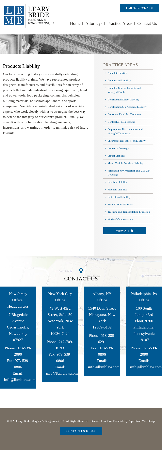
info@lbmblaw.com (20, 379)
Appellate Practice (117, 72)
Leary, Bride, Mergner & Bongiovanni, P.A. (40, 421)
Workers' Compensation (120, 219)
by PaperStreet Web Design (140, 421)
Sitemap (94, 421)
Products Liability (117, 189)
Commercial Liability (119, 80)
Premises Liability (117, 182)
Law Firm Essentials (112, 421)
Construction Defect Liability (123, 99)
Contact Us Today (81, 431)
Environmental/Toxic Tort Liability (127, 140)
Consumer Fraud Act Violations (124, 114)
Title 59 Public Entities (120, 204)
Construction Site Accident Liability (127, 106)
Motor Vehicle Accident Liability (125, 163)
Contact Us (147, 23)
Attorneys (94, 23)
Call (139, 8)
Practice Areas (120, 23)
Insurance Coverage (118, 148)
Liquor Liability (116, 155)
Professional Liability (119, 197)
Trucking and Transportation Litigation (129, 211)
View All (123, 230)
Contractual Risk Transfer (121, 121)
